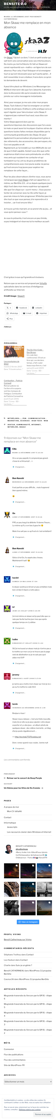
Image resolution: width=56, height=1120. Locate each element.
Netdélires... (14, 418)
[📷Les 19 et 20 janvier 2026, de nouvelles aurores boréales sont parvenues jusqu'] (28, 870)
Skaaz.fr (21, 296)
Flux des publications (13, 1054)
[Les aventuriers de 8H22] (14, 351)
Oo (13, 513)
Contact (7, 817)
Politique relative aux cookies (30, 1109)
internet (36, 425)
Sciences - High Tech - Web (34, 421)
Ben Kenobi (18, 478)
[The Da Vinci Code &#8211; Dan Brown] (38, 360)
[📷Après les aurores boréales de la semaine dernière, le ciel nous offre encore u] (44, 907)
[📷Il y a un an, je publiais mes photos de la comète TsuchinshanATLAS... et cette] (44, 870)
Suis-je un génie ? (24, 965)
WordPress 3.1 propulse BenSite (34, 979)
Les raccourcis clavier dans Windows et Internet (29, 832)
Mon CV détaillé (14, 811)
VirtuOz (43, 283)
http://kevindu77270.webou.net (28, 737)
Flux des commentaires (15, 1060)
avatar (11, 425)
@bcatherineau (22, 849)
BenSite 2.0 (15, 4)
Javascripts (12, 827)
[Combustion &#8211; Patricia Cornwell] (15, 391)
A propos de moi (11, 807)
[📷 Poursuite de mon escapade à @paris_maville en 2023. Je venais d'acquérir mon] (28, 889)
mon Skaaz (23, 180)
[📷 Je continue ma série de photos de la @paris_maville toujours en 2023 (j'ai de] (44, 889)
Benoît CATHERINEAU (14, 971)
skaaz (22, 427)
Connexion (9, 1049)
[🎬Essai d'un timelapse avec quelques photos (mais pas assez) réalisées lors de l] (11, 870)
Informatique (10, 823)
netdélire (13, 427)
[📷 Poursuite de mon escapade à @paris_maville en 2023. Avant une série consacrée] (11, 889)
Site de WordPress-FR (14, 1065)
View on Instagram (29, 922)
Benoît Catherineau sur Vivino (18, 939)
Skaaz (10, 57)
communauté (23, 425)
